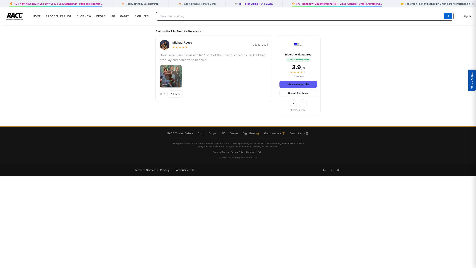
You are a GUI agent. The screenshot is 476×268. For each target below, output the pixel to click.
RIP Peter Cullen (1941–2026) (254, 3)
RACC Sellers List (59, 16)
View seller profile (298, 84)
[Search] (448, 16)
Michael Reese (182, 42)
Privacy (164, 170)
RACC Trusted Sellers (180, 133)
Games (124, 16)
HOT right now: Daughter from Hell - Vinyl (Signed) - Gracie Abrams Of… (337, 3)
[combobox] (300, 16)
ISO (112, 16)
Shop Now (84, 16)
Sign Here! (142, 16)
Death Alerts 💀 (299, 133)
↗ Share (175, 93)
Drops (100, 16)
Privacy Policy (238, 152)
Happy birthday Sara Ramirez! (140, 3)
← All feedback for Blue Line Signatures (178, 31)
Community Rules (254, 152)
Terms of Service (221, 152)
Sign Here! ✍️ (251, 133)
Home (37, 16)
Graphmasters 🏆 (274, 133)
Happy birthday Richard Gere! (197, 3)
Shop (201, 133)
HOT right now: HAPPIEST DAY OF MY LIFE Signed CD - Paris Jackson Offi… (55, 3)
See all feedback (298, 93)
